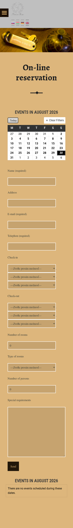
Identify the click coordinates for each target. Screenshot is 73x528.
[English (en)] (27, 22)
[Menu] (4, 12)
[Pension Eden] (17, 8)
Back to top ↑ (49, 520)
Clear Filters (56, 120)
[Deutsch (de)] (22, 22)
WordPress (22, 520)
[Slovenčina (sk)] (13, 22)
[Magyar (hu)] (17, 22)
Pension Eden (31, 515)
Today (13, 120)
